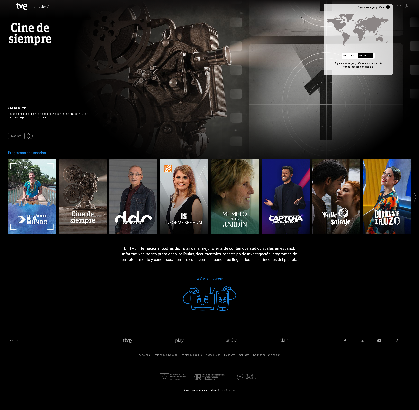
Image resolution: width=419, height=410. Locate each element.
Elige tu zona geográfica (371, 7)
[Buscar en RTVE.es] (399, 6)
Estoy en (355, 55)
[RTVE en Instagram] (396, 340)
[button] (12, 6)
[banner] (33, 6)
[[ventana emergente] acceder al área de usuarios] (407, 6)
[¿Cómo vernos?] (209, 297)
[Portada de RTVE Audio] (231, 340)
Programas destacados (27, 153)
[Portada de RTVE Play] (179, 340)
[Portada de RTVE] (127, 340)
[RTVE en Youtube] (379, 340)
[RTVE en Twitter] (362, 340)
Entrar (363, 55)
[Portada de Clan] (284, 340)
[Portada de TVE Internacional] (22, 6)
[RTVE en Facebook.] (345, 340)
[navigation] (209, 12)
